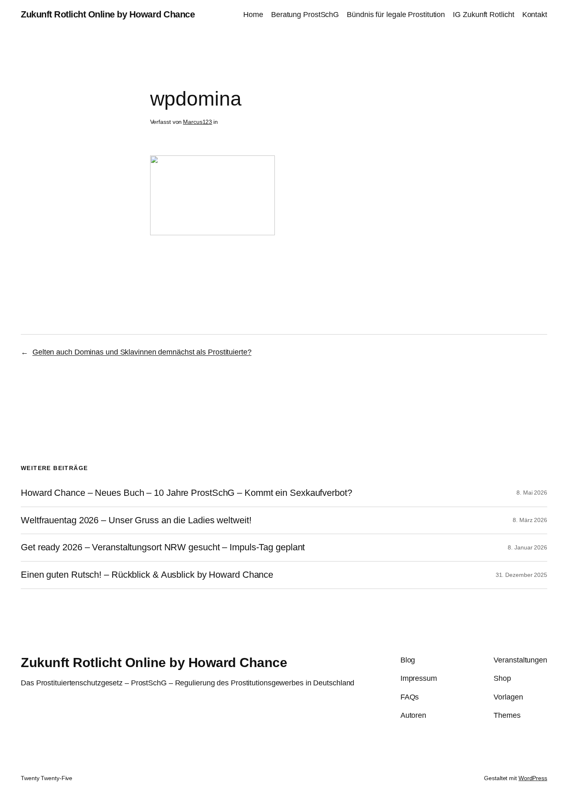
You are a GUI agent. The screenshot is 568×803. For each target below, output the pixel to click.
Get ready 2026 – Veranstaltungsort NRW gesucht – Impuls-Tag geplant (163, 547)
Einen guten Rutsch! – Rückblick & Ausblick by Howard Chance (147, 575)
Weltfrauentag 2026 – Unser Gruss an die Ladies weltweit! (136, 520)
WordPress (533, 778)
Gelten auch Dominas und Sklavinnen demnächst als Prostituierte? (142, 352)
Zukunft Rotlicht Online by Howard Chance (108, 14)
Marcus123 (197, 121)
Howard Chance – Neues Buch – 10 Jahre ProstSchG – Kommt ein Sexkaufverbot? (186, 493)
